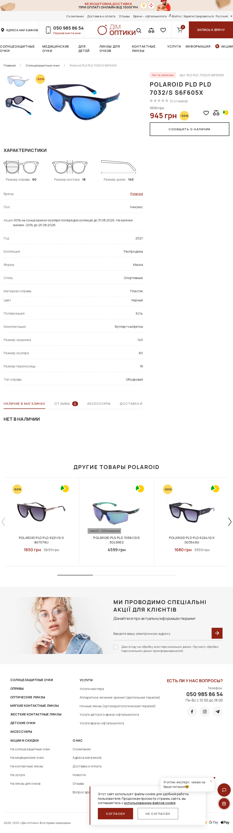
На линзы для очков (25, 783)
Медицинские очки (55, 48)
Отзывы (124, 16)
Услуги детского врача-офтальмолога (109, 714)
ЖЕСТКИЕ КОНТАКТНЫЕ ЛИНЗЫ (35, 714)
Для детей (84, 48)
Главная (10, 65)
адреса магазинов (22, 30)
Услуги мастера (92, 689)
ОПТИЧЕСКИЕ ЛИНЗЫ (27, 697)
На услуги (17, 775)
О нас (78, 740)
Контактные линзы (144, 48)
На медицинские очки (27, 757)
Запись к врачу (211, 30)
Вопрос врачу (83, 792)
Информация (198, 46)
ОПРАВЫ (17, 688)
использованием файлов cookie (150, 803)
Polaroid (136, 194)
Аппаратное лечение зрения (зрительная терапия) (120, 697)
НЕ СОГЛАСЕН (158, 814)
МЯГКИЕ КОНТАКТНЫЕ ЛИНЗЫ (34, 705)
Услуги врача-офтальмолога (102, 723)
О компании (75, 16)
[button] (224, 790)
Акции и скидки (24, 740)
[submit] (217, 633)
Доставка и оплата (101, 16)
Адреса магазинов (87, 757)
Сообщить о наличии (189, 129)
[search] (139, 30)
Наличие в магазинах (24, 403)
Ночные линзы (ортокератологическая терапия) (118, 706)
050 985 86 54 (68, 28)
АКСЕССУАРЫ (21, 731)
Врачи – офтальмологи (150, 16)
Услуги (174, 46)
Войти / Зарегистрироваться (193, 16)
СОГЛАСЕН (115, 814)
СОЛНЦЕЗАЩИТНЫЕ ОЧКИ (31, 680)
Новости (79, 775)
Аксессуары (99, 403)
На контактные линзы (26, 766)
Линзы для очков (109, 48)
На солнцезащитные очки (30, 749)
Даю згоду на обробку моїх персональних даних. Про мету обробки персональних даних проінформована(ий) (169, 649)
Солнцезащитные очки (17, 48)
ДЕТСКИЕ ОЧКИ (22, 723)
